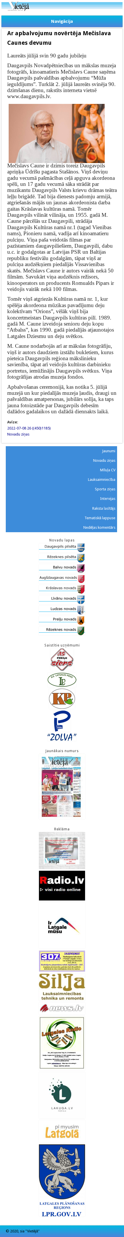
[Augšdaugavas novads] (62, 582)
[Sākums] (62, 10)
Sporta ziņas (105, 489)
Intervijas (107, 498)
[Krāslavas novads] (62, 592)
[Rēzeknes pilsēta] (62, 561)
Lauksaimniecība (101, 479)
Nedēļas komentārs (99, 527)
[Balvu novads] (62, 571)
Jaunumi (108, 451)
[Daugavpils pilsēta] (62, 551)
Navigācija (62, 21)
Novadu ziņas (18, 434)
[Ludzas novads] (62, 613)
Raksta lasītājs (103, 508)
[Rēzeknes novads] (62, 634)
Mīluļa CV (107, 470)
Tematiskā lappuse (99, 518)
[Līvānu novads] (62, 603)
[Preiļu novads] (62, 623)
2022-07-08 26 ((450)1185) (29, 428)
